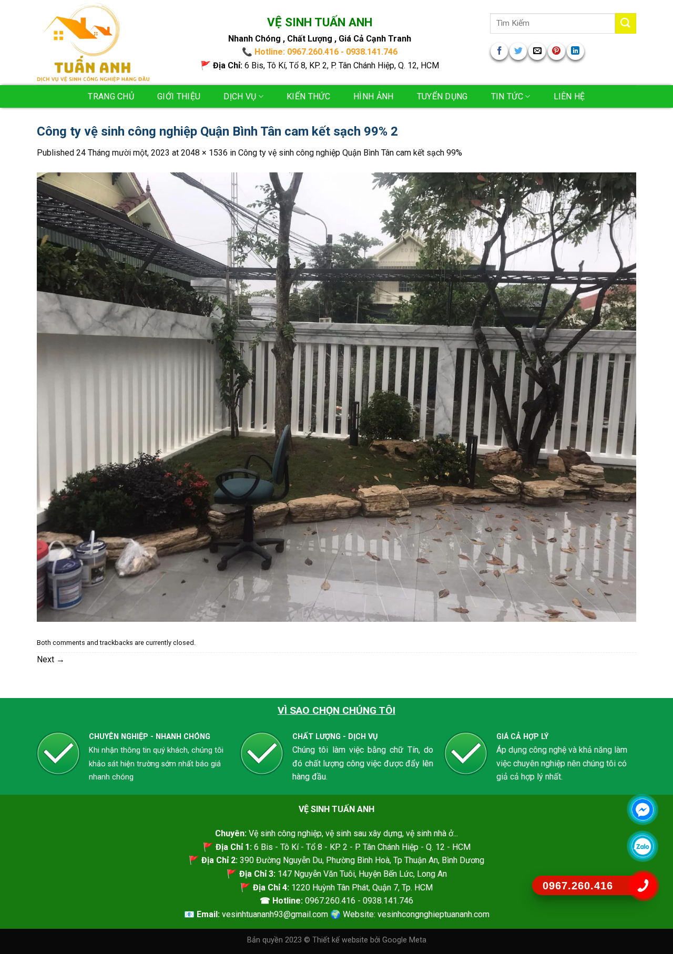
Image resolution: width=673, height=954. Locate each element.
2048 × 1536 (204, 153)
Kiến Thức (308, 96)
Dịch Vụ (239, 96)
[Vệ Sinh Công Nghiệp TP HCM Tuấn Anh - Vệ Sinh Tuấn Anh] (93, 43)
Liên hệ (569, 96)
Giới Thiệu (178, 96)
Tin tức (507, 96)
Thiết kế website (341, 940)
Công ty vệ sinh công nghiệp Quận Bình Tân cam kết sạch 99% (350, 153)
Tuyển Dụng (442, 96)
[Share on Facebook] (499, 51)
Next (51, 659)
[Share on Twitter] (518, 51)
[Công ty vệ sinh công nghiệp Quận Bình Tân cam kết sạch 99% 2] (336, 397)
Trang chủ (111, 96)
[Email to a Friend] (537, 51)
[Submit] (625, 23)
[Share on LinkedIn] (575, 51)
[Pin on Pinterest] (556, 51)
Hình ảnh (373, 96)
